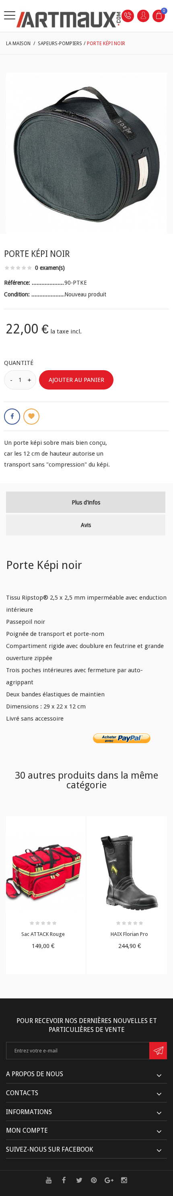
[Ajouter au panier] (26, 824)
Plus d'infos (86, 502)
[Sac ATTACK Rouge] (43, 872)
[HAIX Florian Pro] (129, 872)
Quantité (18, 363)
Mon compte (27, 1130)
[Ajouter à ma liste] (31, 416)
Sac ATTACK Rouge (43, 934)
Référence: (18, 282)
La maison (18, 43)
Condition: (17, 294)
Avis (86, 525)
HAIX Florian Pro (129, 934)
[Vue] (60, 824)
